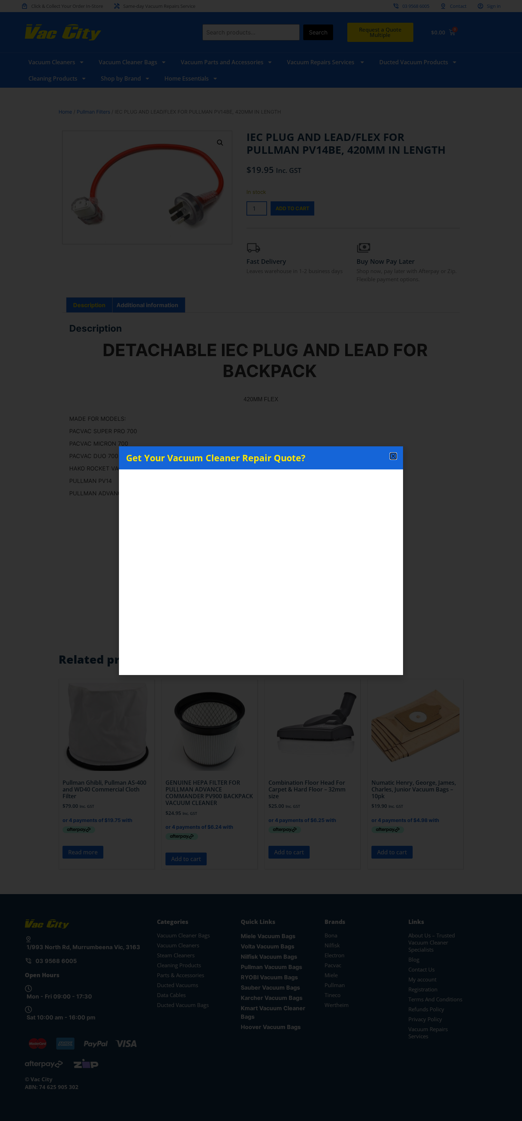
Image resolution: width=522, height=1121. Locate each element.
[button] (393, 456)
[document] (261, 560)
